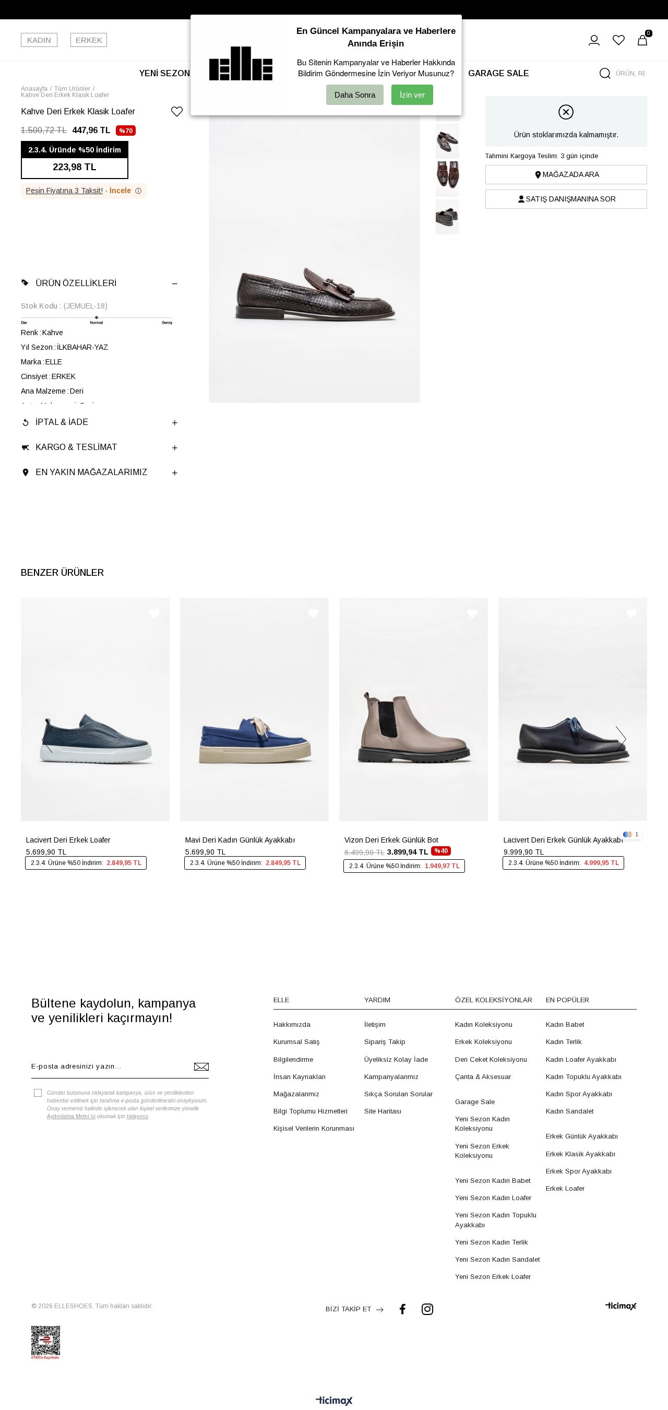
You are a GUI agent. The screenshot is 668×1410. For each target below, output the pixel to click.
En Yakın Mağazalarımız (91, 472)
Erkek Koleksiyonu (483, 1042)
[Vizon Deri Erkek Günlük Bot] (413, 709)
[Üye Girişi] (594, 40)
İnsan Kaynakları (299, 1077)
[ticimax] (621, 1306)
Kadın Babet (565, 1024)
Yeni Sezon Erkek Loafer (493, 1277)
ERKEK (89, 39)
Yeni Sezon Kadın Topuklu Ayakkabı (495, 1219)
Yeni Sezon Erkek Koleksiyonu (482, 1150)
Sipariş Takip (384, 1042)
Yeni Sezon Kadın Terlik (491, 1242)
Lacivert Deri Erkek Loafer (68, 840)
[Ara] (605, 73)
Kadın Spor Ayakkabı (579, 1094)
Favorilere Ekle (154, 613)
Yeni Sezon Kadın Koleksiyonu (482, 1123)
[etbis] (45, 1342)
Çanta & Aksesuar (483, 1077)
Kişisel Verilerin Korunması (313, 1128)
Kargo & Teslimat (76, 447)
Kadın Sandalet (569, 1111)
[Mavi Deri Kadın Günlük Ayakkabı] (254, 709)
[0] (642, 40)
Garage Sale (475, 1102)
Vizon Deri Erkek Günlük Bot (391, 840)
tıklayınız (137, 1116)
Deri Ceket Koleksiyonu (491, 1059)
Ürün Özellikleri (75, 283)
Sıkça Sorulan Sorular (398, 1094)
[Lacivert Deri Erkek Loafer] (95, 709)
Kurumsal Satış (296, 1042)
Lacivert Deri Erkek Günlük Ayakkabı (563, 840)
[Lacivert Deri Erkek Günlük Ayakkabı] (572, 709)
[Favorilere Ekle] (177, 113)
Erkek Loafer (565, 1188)
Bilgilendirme (293, 1059)
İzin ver (412, 94)
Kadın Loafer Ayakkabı (581, 1059)
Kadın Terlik (564, 1042)
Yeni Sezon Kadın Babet (492, 1180)
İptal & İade (61, 422)
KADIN (39, 39)
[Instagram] (427, 1309)
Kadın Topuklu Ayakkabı (584, 1077)
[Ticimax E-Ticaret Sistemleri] (334, 1401)
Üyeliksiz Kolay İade (396, 1059)
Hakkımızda (292, 1024)
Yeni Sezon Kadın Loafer (493, 1198)
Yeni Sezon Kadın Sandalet (497, 1259)
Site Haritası (382, 1111)
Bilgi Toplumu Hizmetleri (310, 1111)
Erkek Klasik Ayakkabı (580, 1154)
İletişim (375, 1024)
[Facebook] (402, 1309)
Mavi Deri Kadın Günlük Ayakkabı (240, 840)
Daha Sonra (355, 94)
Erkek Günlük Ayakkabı (582, 1136)
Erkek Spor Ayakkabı (579, 1171)
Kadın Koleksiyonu (483, 1024)
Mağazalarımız (296, 1094)
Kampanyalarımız (391, 1077)
